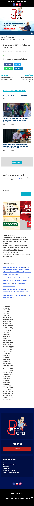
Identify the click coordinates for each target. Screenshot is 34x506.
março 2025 (7, 340)
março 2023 (7, 386)
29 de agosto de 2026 (9, 124)
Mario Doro (6, 283)
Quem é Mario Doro (10, 465)
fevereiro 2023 (8, 388)
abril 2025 (6, 338)
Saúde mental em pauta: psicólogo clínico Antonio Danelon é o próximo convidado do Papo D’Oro (15, 146)
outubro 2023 (7, 372)
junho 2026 (6, 312)
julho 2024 (6, 355)
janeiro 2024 (7, 367)
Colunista (18, 51)
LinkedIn (18, 68)
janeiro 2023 (7, 390)
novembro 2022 (8, 393)
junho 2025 (6, 334)
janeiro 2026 (7, 321)
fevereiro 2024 (8, 365)
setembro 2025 (8, 329)
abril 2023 (6, 384)
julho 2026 (6, 310)
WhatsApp (8, 68)
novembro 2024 (8, 348)
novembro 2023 (8, 371)
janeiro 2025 (7, 344)
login (19, 178)
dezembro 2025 (8, 323)
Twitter (17, 64)
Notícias (6, 467)
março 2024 (7, 363)
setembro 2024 (8, 352)
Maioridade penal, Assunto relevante (15, 292)
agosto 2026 (7, 308)
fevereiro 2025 (8, 342)
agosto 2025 (7, 331)
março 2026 (7, 317)
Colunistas (6, 468)
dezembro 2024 (8, 346)
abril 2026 (6, 315)
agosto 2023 (7, 376)
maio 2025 (6, 336)
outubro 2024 (7, 350)
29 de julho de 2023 (10, 51)
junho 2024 (6, 357)
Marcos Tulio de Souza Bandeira (14, 267)
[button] (17, 215)
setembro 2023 (8, 374)
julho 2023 (6, 378)
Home (5, 463)
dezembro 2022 (8, 391)
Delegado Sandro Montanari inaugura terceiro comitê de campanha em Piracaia (16, 120)
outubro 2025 (7, 327)
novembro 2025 (8, 325)
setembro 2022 (8, 397)
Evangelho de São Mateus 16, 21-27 (15, 96)
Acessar (17, 449)
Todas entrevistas (9, 470)
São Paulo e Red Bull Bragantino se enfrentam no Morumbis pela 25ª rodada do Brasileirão (16, 254)
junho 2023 (6, 380)
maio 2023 (6, 382)
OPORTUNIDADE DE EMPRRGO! (13, 251)
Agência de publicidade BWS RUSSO (18, 498)
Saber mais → (17, 162)
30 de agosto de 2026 (9, 98)
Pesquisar (6, 190)
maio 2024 (6, 359)
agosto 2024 (7, 353)
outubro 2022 (7, 395)
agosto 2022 (7, 399)
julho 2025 (6, 333)
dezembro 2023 (8, 369)
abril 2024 (6, 361)
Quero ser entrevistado (11, 472)
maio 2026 (6, 314)
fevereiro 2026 (8, 319)
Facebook (8, 64)
